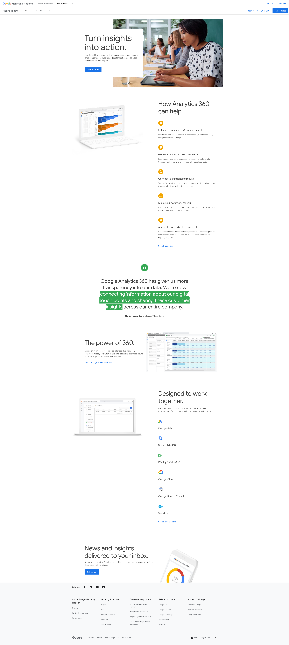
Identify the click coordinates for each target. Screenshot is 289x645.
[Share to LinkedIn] (103, 587)
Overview (28, 11)
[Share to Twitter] (91, 587)
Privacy (91, 638)
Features (50, 11)
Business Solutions (195, 610)
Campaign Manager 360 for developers (140, 623)
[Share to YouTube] (97, 587)
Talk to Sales (280, 11)
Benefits (39, 11)
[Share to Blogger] (85, 587)
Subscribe (91, 572)
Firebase (162, 624)
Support (282, 3)
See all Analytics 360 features (98, 363)
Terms (99, 638)
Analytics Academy (108, 614)
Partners (271, 3)
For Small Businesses (45, 4)
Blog (74, 4)
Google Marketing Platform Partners (140, 606)
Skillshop (104, 619)
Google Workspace (195, 614)
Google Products (125, 638)
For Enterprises (62, 4)
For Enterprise (77, 618)
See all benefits (165, 246)
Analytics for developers (139, 612)
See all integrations (167, 522)
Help (196, 638)
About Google (110, 638)
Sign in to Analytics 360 (259, 11)
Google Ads (163, 605)
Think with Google (194, 605)
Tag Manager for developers (140, 617)
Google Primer (106, 624)
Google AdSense (165, 610)
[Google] (7, 3)
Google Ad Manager (166, 614)
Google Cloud (164, 619)
